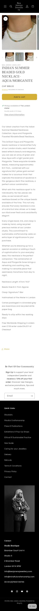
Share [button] (6, 349)
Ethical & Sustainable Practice (17, 437)
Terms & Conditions (13, 466)
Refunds (8, 460)
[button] (5, 6)
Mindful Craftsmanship (14, 420)
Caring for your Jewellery (15, 449)
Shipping (5, 89)
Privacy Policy (10, 472)
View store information (14, 115)
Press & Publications (13, 426)
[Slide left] (2, 57)
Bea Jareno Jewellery (18, 601)
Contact (8, 477)
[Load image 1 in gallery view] (9, 56)
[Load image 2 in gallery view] (19, 56)
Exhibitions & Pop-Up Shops (16, 432)
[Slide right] (36, 57)
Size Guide (9, 443)
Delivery (7, 454)
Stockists (8, 415)
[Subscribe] (32, 396)
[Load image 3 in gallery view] (29, 56)
